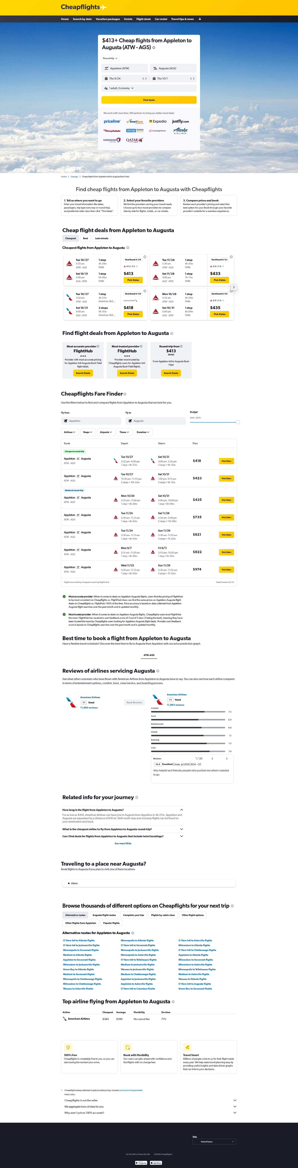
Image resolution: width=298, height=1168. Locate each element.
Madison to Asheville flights (193, 974)
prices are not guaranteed (131, 1090)
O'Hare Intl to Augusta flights (194, 983)
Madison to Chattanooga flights (138, 974)
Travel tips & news (182, 19)
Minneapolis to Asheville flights (138, 954)
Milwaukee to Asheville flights (195, 964)
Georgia (74, 176)
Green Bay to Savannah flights (195, 988)
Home (65, 19)
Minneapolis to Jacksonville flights (140, 950)
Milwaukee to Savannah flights (195, 959)
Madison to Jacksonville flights (138, 964)
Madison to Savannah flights (79, 974)
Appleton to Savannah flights (79, 959)
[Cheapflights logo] (80, 7)
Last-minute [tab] (101, 238)
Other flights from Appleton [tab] (80, 923)
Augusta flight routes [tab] (104, 915)
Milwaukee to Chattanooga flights (82, 983)
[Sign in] (199, 19)
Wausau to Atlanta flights (192, 979)
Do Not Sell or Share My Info (138, 1154)
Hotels (128, 19)
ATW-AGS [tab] (149, 655)
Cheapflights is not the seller (81, 1100)
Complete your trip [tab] (133, 915)
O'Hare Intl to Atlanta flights (79, 940)
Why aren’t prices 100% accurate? (84, 1112)
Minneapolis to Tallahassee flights (197, 969)
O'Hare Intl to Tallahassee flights (139, 959)
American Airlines (90, 697)
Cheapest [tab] (70, 238)
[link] (83, 373)
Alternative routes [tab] (75, 915)
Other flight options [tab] (193, 915)
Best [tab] (85, 238)
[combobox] (110, 58)
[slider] (238, 422)
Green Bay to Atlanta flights (78, 969)
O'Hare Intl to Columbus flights (138, 988)
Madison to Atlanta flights (77, 954)
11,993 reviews (89, 707)
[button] (153, 48)
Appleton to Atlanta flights (193, 954)
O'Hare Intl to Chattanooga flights (197, 950)
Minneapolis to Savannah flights (81, 950)
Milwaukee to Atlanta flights (194, 945)
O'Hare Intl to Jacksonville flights (81, 945)
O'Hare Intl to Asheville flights (195, 940)
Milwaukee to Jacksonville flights (81, 964)
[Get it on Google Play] (141, 1163)
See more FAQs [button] (123, 843)
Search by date (82, 19)
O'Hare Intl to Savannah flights (138, 945)
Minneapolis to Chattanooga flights (82, 979)
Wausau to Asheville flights (78, 988)
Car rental (161, 19)
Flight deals (143, 19)
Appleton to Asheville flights (137, 983)
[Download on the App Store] (156, 1163)
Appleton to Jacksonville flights (138, 979)
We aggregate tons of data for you (84, 1106)
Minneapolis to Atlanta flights (137, 940)
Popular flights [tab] (111, 923)
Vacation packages (108, 19)
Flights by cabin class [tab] (163, 915)
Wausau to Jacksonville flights (137, 969)
